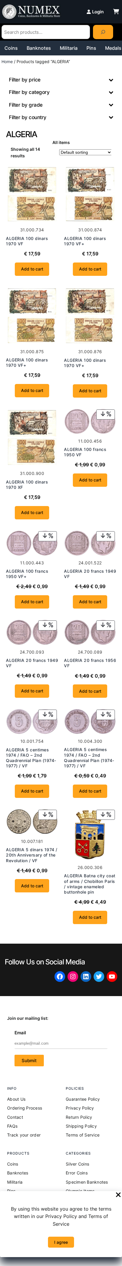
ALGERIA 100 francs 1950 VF (85, 452)
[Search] (103, 32)
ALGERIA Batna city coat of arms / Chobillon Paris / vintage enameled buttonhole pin (89, 883)
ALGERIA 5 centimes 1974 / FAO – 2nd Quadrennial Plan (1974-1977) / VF (31, 758)
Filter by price (25, 80)
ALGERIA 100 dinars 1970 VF (27, 241)
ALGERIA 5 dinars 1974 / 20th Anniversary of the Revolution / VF (31, 855)
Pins (91, 48)
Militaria (69, 48)
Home (7, 61)
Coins (11, 48)
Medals (113, 48)
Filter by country (27, 117)
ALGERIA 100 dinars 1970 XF (27, 484)
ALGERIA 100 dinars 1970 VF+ (85, 241)
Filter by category (29, 92)
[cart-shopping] (116, 11)
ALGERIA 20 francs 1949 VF (90, 574)
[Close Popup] (118, 1195)
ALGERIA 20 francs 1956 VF (90, 663)
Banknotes (39, 48)
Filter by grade (26, 105)
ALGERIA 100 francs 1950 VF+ (27, 574)
